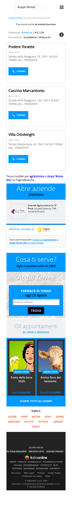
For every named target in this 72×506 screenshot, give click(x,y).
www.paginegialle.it (46, 230)
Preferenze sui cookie (32, 476)
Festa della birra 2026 (21, 379)
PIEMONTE (31, 60)
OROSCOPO (14, 421)
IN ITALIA (43, 421)
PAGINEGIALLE (35, 462)
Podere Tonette (21, 46)
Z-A (42, 32)
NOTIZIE (12, 416)
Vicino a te (44, 37)
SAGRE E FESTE (21, 371)
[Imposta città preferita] (11, 7)
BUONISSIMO (42, 469)
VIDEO (48, 416)
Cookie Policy (54, 473)
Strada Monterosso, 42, (22, 144)
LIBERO (12, 462)
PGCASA (18, 465)
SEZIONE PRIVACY (55, 451)
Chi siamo (15, 473)
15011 (45, 56)
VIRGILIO (22, 462)
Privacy (41, 473)
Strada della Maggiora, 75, (24, 56)
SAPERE (60, 416)
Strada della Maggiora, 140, (25, 100)
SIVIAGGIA (17, 469)
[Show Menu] (62, 7)
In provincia (30, 37)
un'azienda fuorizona (45, 24)
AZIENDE (58, 421)
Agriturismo (14, 52)
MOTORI (36, 416)
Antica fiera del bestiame (50, 379)
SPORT (24, 416)
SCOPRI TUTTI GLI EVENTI (36, 401)
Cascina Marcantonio (26, 90)
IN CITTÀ (28, 421)
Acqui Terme (26, 7)
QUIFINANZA (29, 469)
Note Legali (29, 473)
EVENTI (36, 426)
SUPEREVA (55, 469)
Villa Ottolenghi (21, 134)
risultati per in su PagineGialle (34, 241)
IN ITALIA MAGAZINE (16, 451)
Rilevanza (27, 32)
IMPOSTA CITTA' (36, 451)
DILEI (55, 465)
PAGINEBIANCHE (31, 465)
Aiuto (47, 476)
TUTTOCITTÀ (46, 465)
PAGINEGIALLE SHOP (53, 462)
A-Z (36, 32)
